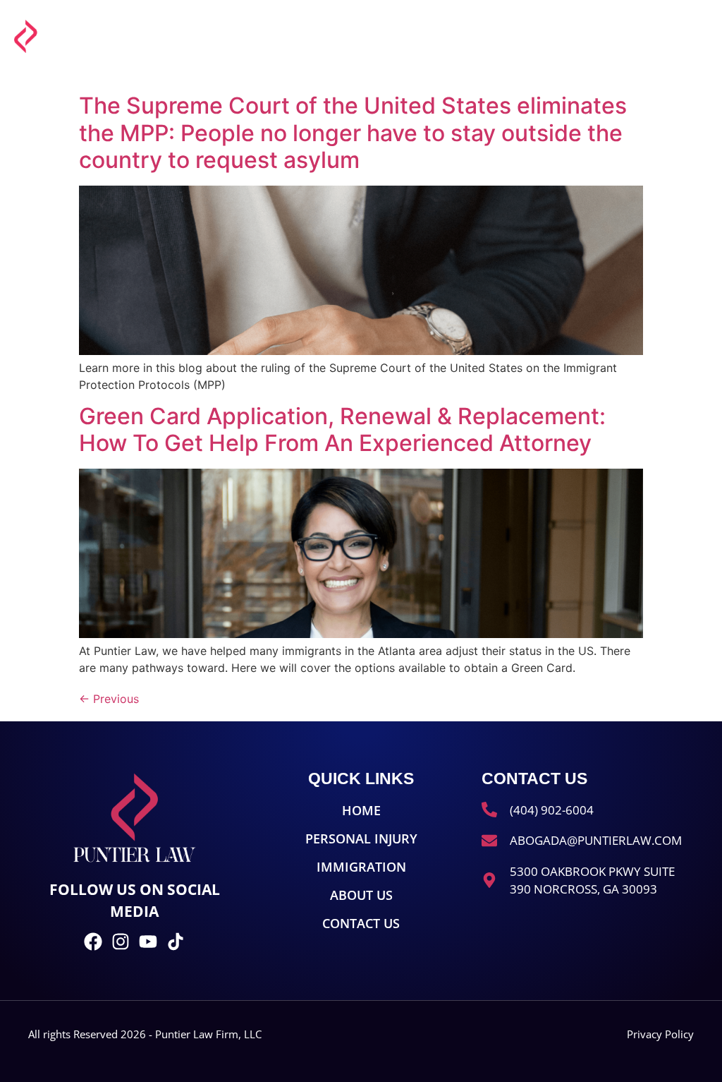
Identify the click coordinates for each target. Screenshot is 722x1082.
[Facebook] (93, 941)
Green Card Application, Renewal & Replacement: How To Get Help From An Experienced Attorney (342, 429)
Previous (109, 699)
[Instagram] (120, 941)
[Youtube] (148, 941)
